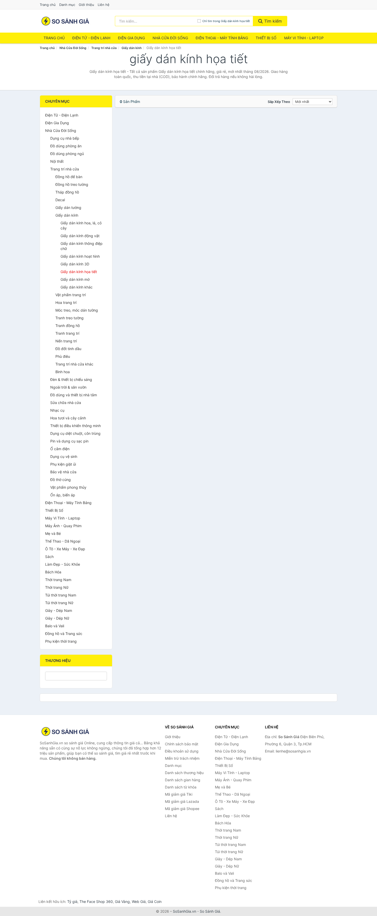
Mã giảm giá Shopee (182, 808)
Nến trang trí (66, 341)
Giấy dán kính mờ (75, 279)
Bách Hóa (53, 572)
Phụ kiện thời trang (61, 641)
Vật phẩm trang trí (70, 295)
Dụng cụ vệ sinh (63, 456)
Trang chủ (48, 5)
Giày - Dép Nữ (57, 618)
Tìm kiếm (272, 21)
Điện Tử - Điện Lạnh (91, 38)
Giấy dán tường (68, 207)
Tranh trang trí (67, 333)
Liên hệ (104, 5)
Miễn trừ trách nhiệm (182, 758)
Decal (60, 200)
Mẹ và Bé (53, 533)
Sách (49, 556)
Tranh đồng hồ (67, 325)
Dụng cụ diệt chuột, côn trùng (75, 433)
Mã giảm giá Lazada (182, 801)
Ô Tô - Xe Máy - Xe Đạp (65, 549)
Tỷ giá (72, 901)
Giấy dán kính (132, 48)
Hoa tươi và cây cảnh (68, 418)
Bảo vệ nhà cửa (63, 472)
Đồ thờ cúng (60, 479)
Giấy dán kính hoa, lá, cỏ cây (81, 225)
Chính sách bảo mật (181, 744)
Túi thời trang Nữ (59, 603)
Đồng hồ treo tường (71, 184)
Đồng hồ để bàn (68, 177)
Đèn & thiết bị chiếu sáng (71, 379)
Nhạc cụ (57, 410)
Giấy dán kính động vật (80, 236)
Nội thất (57, 161)
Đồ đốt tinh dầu (68, 348)
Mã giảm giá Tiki (178, 794)
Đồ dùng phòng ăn (66, 146)
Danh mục (67, 5)
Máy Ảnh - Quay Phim (63, 526)
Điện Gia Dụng (131, 38)
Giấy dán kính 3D (75, 264)
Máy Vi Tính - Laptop (304, 38)
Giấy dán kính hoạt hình (80, 256)
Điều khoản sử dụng (182, 751)
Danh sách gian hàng (182, 780)
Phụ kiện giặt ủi (63, 464)
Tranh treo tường (69, 318)
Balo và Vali (54, 626)
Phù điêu (62, 356)
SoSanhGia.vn (184, 911)
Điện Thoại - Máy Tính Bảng (222, 38)
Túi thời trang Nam (60, 595)
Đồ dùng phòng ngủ (67, 153)
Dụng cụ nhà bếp (64, 138)
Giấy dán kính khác (77, 287)
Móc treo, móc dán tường (76, 310)
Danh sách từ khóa (180, 787)
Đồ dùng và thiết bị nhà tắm (73, 395)
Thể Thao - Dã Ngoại (62, 541)
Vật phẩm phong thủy (68, 487)
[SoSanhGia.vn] (65, 21)
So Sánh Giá (210, 911)
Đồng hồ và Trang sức (63, 633)
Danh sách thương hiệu (184, 772)
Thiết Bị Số (266, 38)
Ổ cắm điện (60, 449)
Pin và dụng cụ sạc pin (69, 441)
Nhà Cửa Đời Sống (170, 38)
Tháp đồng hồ (67, 192)
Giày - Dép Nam (58, 610)
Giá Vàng (122, 901)
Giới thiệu (86, 5)
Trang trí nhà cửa (104, 48)
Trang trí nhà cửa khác (74, 364)
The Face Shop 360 (96, 901)
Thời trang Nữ (56, 587)
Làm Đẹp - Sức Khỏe (62, 564)
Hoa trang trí (65, 302)
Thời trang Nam (58, 579)
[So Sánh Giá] (65, 731)
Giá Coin (155, 901)
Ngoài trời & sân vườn (68, 387)
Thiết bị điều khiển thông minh (75, 425)
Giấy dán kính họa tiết (79, 271)
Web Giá (139, 901)
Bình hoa (62, 372)
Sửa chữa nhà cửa (65, 402)
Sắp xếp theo (279, 102)
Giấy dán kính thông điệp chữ (82, 246)
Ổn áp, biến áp (62, 495)
